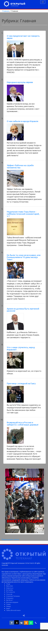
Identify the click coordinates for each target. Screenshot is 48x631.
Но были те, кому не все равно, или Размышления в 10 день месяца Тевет (24, 257)
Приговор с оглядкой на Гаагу (21, 383)
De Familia (9, 590)
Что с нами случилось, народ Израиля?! (21, 348)
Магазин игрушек (12, 602)
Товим (8, 604)
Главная (5, 11)
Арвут (8, 608)
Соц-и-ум (9, 594)
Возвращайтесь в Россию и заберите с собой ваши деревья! (22, 423)
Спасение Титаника (13, 596)
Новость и (9, 588)
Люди (8, 584)
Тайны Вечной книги (13, 610)
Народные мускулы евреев (20, 82)
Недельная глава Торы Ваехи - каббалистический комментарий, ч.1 (23, 214)
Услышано (9, 598)
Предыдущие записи (10, 539)
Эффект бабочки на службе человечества (20, 166)
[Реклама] (24, 501)
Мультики (9, 586)
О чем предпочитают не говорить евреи (23, 37)
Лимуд (8, 606)
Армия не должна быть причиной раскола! (23, 310)
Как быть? (9, 600)
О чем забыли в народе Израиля (22, 121)
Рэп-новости (10, 592)
